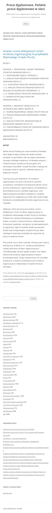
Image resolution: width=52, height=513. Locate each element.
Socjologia (7, 399)
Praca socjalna (8, 375)
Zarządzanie (29, 273)
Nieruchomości (8, 365)
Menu (26, 24)
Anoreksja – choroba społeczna (14, 438)
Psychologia (7, 381)
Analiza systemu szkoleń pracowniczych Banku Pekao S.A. (24, 472)
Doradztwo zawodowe (11, 323)
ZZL (4, 414)
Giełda (5, 344)
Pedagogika (7, 368)
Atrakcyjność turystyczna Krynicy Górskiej (18, 429)
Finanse (6, 338)
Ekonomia (7, 332)
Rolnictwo (6, 393)
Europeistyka (8, 335)
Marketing (7, 359)
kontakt (19, 508)
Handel (5, 347)
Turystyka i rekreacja (10, 405)
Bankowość (7, 317)
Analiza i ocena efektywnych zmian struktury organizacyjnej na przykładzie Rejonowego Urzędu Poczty (25, 54)
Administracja (8, 314)
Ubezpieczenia (8, 408)
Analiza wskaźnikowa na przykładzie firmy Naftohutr (22, 460)
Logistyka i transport (11, 356)
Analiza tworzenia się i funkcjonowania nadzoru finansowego (25, 463)
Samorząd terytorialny (11, 396)
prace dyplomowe (9, 508)
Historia (6, 350)
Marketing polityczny (11, 362)
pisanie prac (7, 493)
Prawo (5, 378)
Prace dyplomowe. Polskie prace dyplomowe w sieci (26, 7)
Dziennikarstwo (9, 326)
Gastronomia (8, 341)
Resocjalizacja (8, 390)
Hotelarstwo (7, 353)
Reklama (6, 387)
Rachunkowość (8, 384)
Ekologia (6, 329)
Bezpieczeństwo (9, 320)
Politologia (7, 371)
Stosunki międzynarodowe (13, 402)
